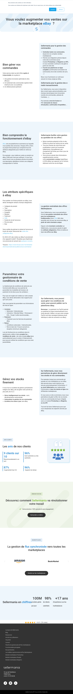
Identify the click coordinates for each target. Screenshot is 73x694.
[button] (5, 561)
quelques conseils (26, 241)
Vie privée (8, 640)
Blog (6, 632)
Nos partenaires (9, 650)
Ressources (8, 635)
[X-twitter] (15, 683)
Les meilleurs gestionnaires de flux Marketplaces (18, 652)
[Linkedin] (10, 683)
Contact (7, 642)
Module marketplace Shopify (13, 657)
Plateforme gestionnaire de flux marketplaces (17, 645)
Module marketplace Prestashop (14, 655)
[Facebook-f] (5, 683)
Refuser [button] (61, 9)
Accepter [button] (53, 9)
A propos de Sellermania (12, 630)
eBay (4, 144)
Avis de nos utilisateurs (11, 637)
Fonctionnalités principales (12, 647)
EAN (5, 218)
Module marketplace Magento (13, 660)
